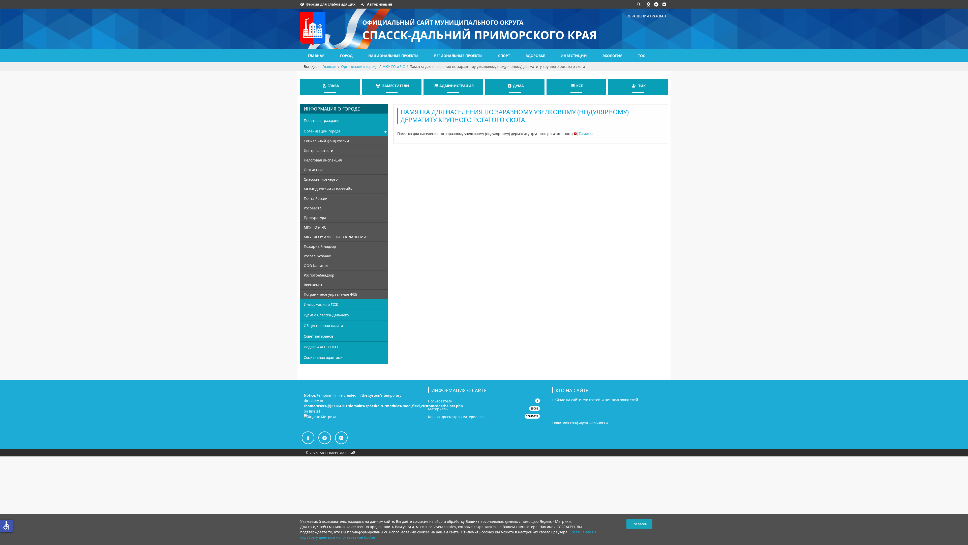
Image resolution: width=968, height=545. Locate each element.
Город (346, 55)
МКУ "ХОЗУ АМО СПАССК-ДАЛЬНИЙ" (336, 236)
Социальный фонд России (326, 141)
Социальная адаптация (324, 357)
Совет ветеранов (318, 336)
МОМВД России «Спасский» (328, 188)
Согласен (639, 524)
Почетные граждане (321, 120)
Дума (518, 85)
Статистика (313, 169)
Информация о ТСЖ (321, 304)
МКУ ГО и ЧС (315, 227)
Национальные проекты (393, 55)
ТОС (641, 55)
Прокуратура (315, 217)
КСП (579, 85)
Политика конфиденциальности (580, 422)
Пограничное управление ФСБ (330, 294)
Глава (333, 85)
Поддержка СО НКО (321, 346)
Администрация (456, 85)
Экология (612, 55)
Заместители (395, 85)
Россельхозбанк (317, 256)
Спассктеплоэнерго (321, 179)
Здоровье (535, 55)
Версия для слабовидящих (330, 4)
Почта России (315, 198)
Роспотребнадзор (319, 275)
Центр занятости (318, 150)
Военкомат (313, 284)
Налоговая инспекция (323, 160)
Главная (316, 55)
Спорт (504, 55)
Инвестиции (574, 55)
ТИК (642, 85)
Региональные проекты (458, 55)
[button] (649, 4)
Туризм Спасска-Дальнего (326, 315)
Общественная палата (323, 325)
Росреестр (313, 208)
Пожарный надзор (320, 246)
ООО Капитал (316, 265)
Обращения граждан (646, 16)
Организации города (322, 131)
